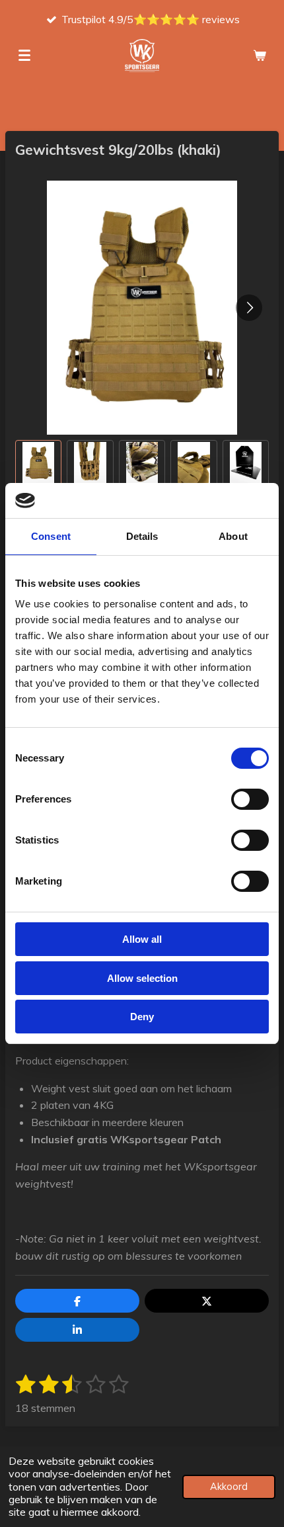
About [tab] (233, 536)
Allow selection (142, 978)
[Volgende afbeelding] (249, 307)
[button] (38, 463)
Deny (142, 1016)
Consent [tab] (51, 536)
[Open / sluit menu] (24, 55)
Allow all (142, 939)
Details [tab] (142, 536)
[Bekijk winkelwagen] (259, 55)
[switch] (250, 799)
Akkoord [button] (229, 1487)
